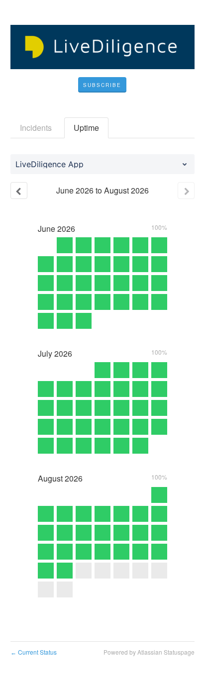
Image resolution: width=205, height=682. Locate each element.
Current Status (33, 652)
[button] (102, 85)
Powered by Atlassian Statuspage (149, 652)
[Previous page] (18, 190)
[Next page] (186, 190)
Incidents (36, 127)
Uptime (86, 127)
